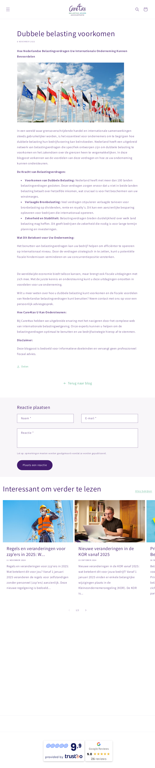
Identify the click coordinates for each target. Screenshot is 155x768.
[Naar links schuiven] (69, 610)
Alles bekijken (143, 491)
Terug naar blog (80, 383)
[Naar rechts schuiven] (86, 610)
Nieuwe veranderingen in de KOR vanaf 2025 (106, 551)
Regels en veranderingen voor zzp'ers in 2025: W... (36, 551)
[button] (8, 9)
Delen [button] (25, 366)
